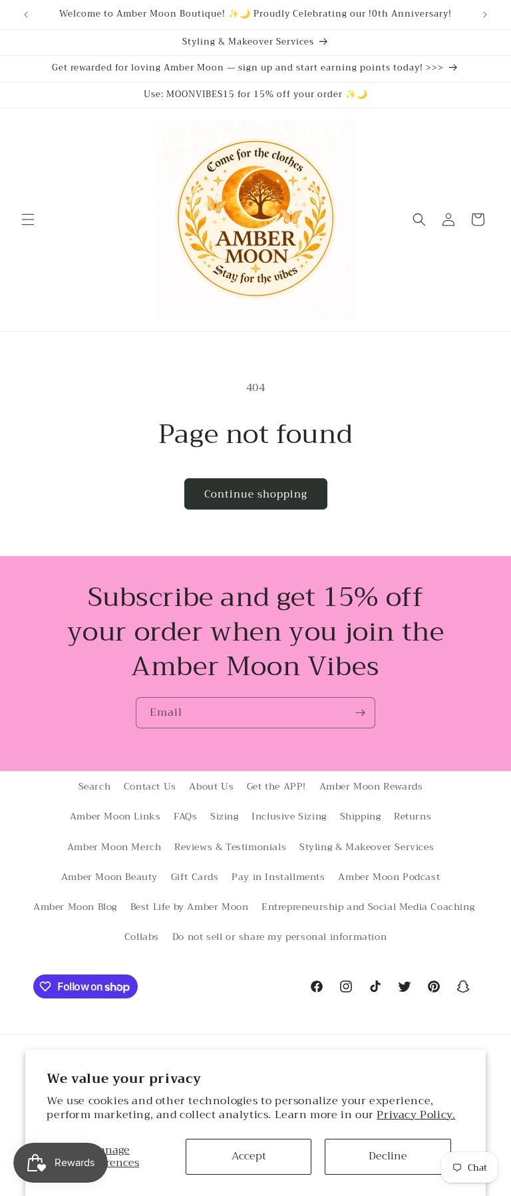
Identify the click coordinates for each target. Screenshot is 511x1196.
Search (95, 786)
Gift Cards (195, 877)
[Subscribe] (360, 712)
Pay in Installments (278, 877)
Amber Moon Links (115, 816)
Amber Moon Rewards (371, 786)
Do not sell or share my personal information (279, 937)
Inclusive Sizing (289, 816)
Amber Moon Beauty (109, 877)
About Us (211, 786)
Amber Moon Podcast (389, 877)
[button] (28, 219)
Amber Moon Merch (114, 847)
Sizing (224, 816)
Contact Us (150, 786)
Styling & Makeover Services (366, 847)
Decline (388, 1156)
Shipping (360, 816)
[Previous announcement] (26, 14)
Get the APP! (276, 786)
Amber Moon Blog (75, 907)
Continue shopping (255, 494)
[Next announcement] (485, 14)
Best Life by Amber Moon (189, 907)
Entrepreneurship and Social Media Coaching (367, 907)
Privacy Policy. (416, 1115)
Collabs (141, 937)
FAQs (185, 816)
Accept (249, 1156)
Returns (412, 816)
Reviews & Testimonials (230, 847)
